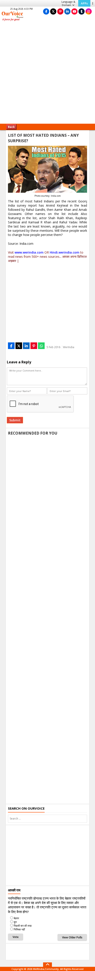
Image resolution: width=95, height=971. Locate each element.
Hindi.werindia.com (64, 252)
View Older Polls (72, 937)
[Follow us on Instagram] (89, 11)
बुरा (15, 922)
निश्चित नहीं (19, 929)
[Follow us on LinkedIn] (67, 11)
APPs (84, 3)
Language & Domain (68, 3)
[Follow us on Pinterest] (60, 11)
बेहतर (16, 918)
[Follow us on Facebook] (46, 11)
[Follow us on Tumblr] (81, 11)
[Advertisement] (47, 73)
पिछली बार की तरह (23, 926)
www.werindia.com (29, 252)
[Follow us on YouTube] (74, 11)
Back (11, 127)
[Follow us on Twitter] (53, 11)
